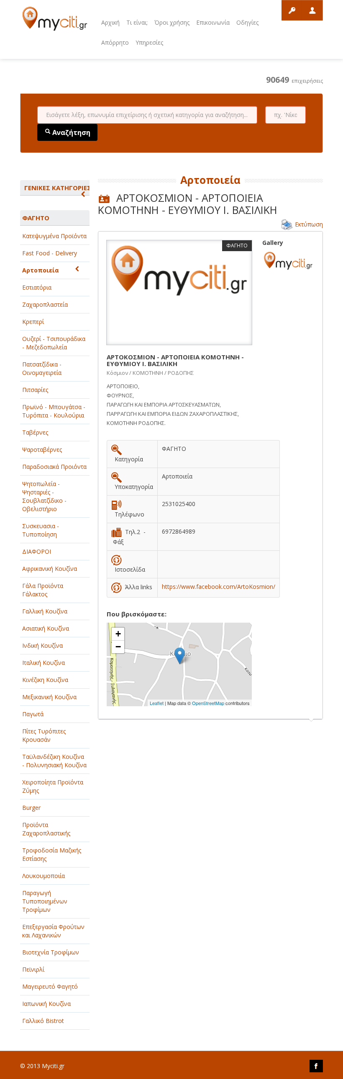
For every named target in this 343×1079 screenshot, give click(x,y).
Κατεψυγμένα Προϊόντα (54, 236)
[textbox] (147, 115)
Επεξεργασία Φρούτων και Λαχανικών (53, 931)
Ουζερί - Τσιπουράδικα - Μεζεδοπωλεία (53, 343)
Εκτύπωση (309, 224)
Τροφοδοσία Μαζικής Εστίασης (51, 854)
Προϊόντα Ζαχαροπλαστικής (46, 829)
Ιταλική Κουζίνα (43, 663)
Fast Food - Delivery (49, 253)
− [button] (118, 646)
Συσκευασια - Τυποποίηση (40, 530)
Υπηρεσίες (149, 42)
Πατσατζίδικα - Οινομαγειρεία (41, 368)
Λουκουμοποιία (43, 876)
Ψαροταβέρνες (42, 449)
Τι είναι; (137, 22)
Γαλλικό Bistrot (43, 1021)
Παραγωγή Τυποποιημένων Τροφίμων (44, 901)
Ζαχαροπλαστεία (45, 304)
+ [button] (118, 634)
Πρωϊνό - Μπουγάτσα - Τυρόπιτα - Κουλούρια (53, 411)
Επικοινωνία (213, 22)
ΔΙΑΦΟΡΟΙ (36, 551)
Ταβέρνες (35, 432)
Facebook (316, 1066)
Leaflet (157, 703)
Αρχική (110, 22)
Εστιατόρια (36, 287)
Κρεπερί (33, 322)
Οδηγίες (247, 22)
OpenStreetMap (208, 703)
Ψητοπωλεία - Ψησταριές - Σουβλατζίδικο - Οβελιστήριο (44, 496)
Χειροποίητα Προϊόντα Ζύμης (52, 786)
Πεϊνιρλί (33, 969)
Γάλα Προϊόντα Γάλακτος (42, 590)
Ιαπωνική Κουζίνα (46, 1004)
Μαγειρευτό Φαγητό (50, 986)
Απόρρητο (115, 42)
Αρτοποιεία (40, 270)
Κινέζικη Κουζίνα (45, 680)
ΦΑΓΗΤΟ (35, 218)
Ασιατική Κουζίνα (45, 628)
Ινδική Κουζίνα (42, 645)
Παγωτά (33, 714)
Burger (31, 808)
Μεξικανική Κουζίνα (49, 697)
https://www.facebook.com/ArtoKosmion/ (218, 586)
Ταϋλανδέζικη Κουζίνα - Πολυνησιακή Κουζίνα (54, 761)
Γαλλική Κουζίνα (44, 611)
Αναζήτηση (70, 132)
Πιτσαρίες (35, 390)
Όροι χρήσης (171, 22)
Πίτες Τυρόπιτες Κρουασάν (44, 735)
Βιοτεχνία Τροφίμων (50, 952)
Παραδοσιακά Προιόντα (54, 467)
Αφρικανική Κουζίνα (49, 569)
